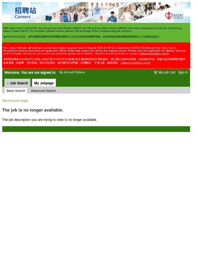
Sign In (183, 72)
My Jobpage (44, 82)
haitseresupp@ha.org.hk (154, 53)
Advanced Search (43, 90)
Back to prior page (15, 100)
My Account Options (72, 72)
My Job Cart (167, 72)
